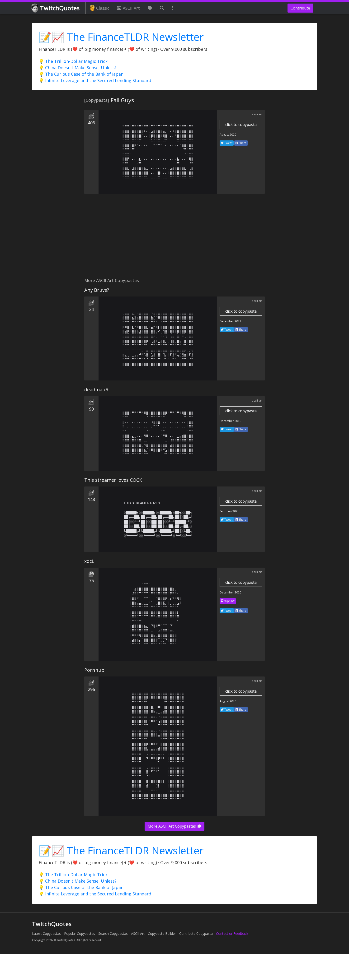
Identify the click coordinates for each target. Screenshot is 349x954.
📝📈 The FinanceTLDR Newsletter (121, 37)
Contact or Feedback (232, 933)
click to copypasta (241, 124)
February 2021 (229, 511)
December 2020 (230, 592)
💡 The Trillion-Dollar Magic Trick (73, 61)
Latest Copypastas (46, 933)
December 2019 (230, 421)
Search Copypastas (113, 933)
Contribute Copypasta (196, 933)
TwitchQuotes (60, 8)
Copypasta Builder (162, 933)
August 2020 (228, 135)
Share (242, 143)
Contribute (300, 8)
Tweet (228, 143)
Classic (102, 8)
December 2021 (230, 321)
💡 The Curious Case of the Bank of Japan (81, 74)
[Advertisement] (174, 238)
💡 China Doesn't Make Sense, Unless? (78, 67)
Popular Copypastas (79, 933)
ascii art (257, 114)
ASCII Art (131, 8)
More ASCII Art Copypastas (172, 826)
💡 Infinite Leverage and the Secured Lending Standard (95, 80)
